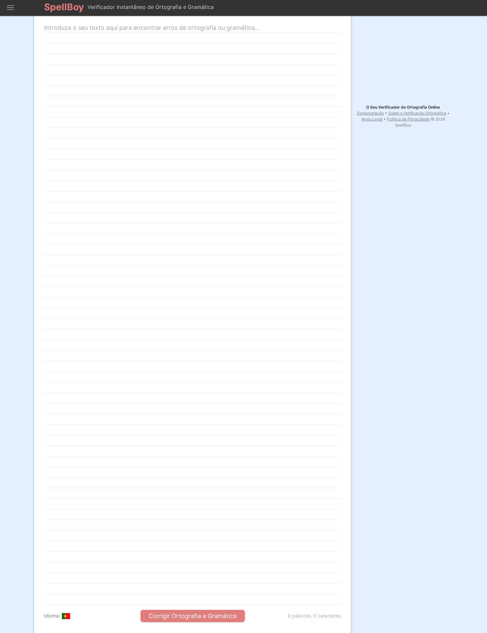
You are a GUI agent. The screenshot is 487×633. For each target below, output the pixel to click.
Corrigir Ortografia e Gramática (193, 615)
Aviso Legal (372, 119)
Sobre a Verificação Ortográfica (417, 113)
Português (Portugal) (66, 616)
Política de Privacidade (408, 119)
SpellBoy (64, 7)
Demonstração (370, 113)
